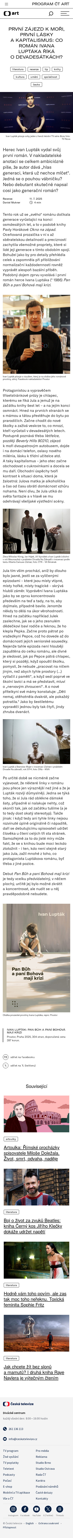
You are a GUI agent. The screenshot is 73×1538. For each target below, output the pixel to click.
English (30, 1523)
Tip (46, 69)
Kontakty (42, 1498)
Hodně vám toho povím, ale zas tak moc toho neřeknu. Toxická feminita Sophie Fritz (35, 1299)
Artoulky (11, 1139)
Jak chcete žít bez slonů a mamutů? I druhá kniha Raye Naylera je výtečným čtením (34, 1372)
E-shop (7, 1486)
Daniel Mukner (11, 202)
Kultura (20, 77)
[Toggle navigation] (6, 4)
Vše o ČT (8, 1498)
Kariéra (40, 1480)
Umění (34, 77)
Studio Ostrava (45, 1468)
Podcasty (9, 1474)
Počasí (7, 1480)
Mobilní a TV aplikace (16, 1492)
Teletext (8, 1468)
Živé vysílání (10, 1457)
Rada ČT (41, 1474)
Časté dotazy (44, 1492)
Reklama (41, 1457)
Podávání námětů (47, 1486)
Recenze (34, 69)
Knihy (57, 69)
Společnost (50, 77)
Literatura (18, 69)
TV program (10, 1451)
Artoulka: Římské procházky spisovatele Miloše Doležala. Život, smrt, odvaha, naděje (32, 1152)
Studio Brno (43, 1462)
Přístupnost (9, 1527)
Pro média (42, 1451)
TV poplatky (11, 1462)
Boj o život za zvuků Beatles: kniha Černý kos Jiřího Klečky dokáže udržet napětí (33, 1225)
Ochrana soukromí (48, 1523)
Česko (36, 84)
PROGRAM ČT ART (50, 3)
